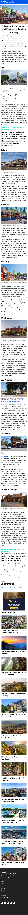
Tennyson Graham (4, 589)
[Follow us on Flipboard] (2, 903)
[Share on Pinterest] (10, 584)
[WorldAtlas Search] (26, 2)
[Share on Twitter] (7, 584)
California (4, 36)
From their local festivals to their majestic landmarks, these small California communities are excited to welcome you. (14, 557)
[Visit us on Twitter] (8, 903)
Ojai (2, 91)
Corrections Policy (5, 895)
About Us (3, 890)
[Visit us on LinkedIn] (14, 903)
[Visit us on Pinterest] (11, 903)
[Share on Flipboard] (2, 584)
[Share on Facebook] (5, 584)
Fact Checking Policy (6, 893)
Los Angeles (10, 38)
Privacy (2, 886)
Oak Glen (4, 456)
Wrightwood (5, 344)
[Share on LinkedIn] (13, 584)
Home (2, 881)
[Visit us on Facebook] (5, 903)
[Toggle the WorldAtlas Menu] (1, 2)
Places (17, 589)
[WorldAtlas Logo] (9, 2)
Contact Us (3, 883)
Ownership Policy (5, 897)
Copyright (3, 888)
